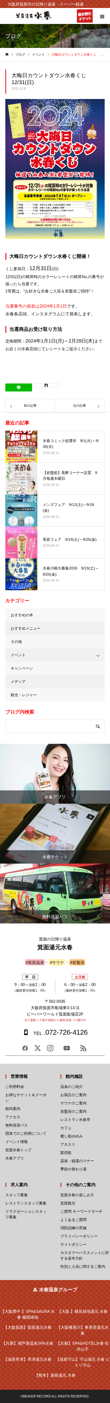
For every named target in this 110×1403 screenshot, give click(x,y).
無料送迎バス (16, 1125)
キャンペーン (22, 668)
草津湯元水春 (27, 1359)
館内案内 (12, 1109)
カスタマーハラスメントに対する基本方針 (84, 1255)
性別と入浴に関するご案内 (82, 1266)
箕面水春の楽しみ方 (77, 1195)
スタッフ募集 (16, 1195)
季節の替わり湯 (73, 1169)
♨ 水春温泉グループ (55, 1289)
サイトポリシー (73, 1244)
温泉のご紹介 (71, 1086)
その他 (16, 641)
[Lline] (18, 387)
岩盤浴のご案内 (73, 1111)
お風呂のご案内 (73, 1095)
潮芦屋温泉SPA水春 (27, 1343)
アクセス (12, 1117)
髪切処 (66, 1152)
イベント (18, 655)
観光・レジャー (24, 695)
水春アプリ (14, 1158)
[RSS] (83, 1050)
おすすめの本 (22, 615)
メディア (18, 681)
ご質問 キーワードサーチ (81, 1211)
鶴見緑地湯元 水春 (82, 1311)
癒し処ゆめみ (71, 1136)
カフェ (66, 1128)
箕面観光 (67, 1203)
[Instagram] (50, 1050)
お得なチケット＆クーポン (25, 1098)
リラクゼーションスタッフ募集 (25, 1214)
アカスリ (67, 1144)
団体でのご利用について (25, 1133)
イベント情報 (16, 1142)
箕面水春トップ (18, 1150)
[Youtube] (66, 1050)
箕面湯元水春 (27, 1327)
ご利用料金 (14, 1086)
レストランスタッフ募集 (25, 1203)
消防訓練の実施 (73, 1228)
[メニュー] (102, 16)
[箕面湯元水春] (33, 19)
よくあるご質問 (73, 1220)
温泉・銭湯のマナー (77, 1161)
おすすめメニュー (26, 628)
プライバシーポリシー (79, 1236)
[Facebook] (25, 1050)
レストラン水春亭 (75, 1119)
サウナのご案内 (73, 1103)
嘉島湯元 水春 (55, 1375)
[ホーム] (7, 54)
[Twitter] (37, 1050)
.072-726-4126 (60, 1032)
